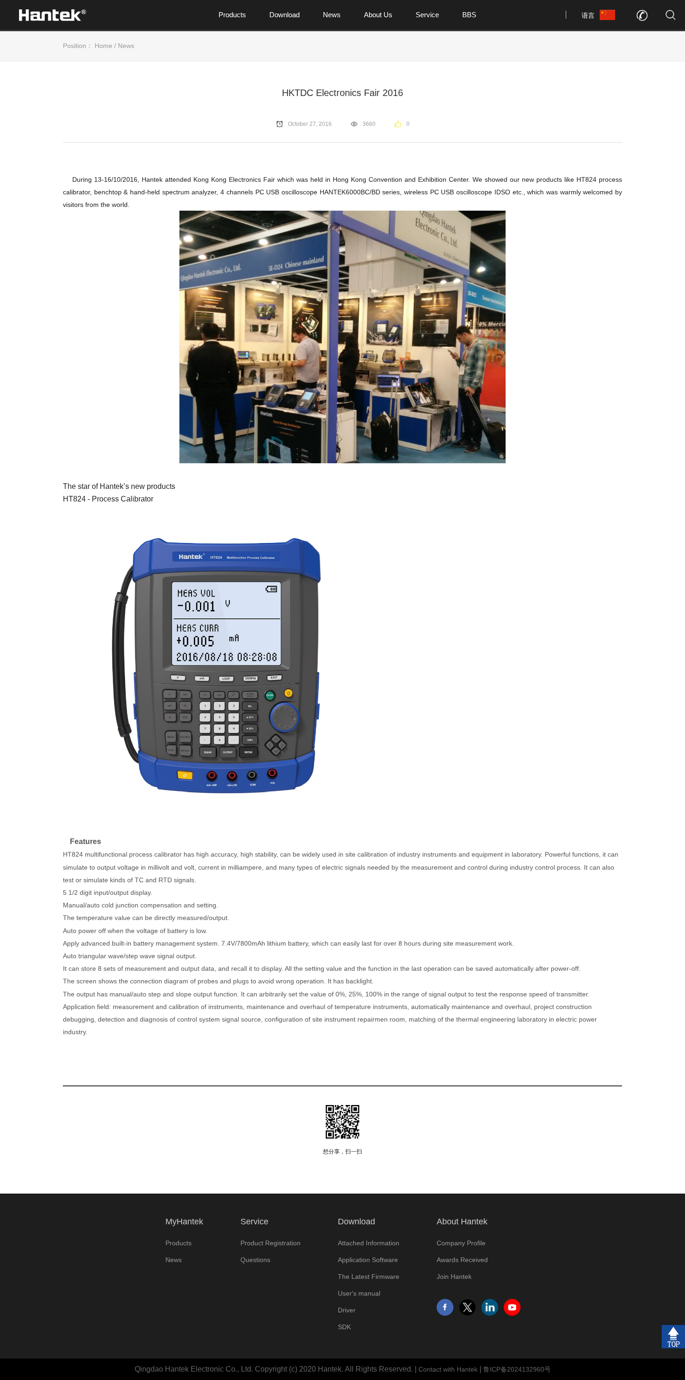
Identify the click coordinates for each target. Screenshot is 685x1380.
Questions (255, 1259)
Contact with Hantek (448, 1369)
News (332, 15)
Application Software (368, 1259)
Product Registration (270, 1243)
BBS (469, 15)
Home (103, 45)
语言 (588, 15)
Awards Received (462, 1259)
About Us (378, 15)
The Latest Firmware (368, 1276)
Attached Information (368, 1243)
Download (284, 15)
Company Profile (461, 1243)
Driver (347, 1310)
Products (232, 15)
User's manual (359, 1293)
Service (427, 15)
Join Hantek (454, 1276)
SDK (344, 1327)
